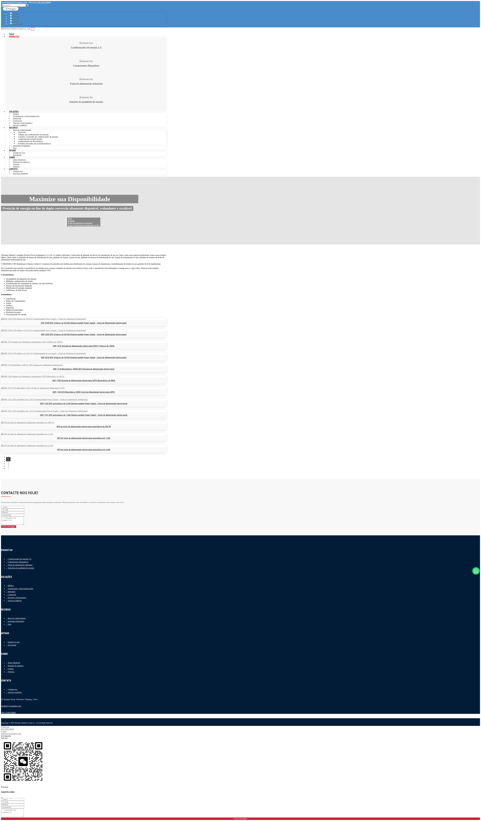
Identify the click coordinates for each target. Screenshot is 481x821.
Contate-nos (18, 171)
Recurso (13, 127)
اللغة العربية (17, 24)
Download (12, 645)
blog (9, 624)
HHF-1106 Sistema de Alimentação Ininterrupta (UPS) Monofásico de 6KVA (83, 380)
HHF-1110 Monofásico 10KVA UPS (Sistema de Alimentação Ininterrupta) (83, 369)
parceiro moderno (20, 173)
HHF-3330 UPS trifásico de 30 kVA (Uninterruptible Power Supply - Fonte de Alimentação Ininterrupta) (84, 323)
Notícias (11, 672)
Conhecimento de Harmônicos (30, 141)
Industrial (17, 118)
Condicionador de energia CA (20, 559)
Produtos (14, 36)
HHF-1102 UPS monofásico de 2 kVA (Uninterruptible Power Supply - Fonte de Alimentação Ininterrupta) (83, 403)
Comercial (17, 121)
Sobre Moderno (19, 160)
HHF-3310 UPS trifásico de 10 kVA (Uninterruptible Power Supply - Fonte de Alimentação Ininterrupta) (84, 357)
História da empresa (21, 162)
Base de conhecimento (22, 130)
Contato (13, 169)
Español (15, 21)
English (15, 14)
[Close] (2, 797)
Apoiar (12, 150)
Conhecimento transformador (30, 139)
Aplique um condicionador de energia (33, 134)
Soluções (14, 111)
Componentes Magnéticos (18, 562)
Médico (16, 114)
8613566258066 (44, 2)
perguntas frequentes (21, 146)
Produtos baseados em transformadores (34, 143)
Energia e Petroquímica (22, 123)
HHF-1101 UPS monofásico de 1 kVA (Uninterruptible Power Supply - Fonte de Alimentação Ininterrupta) (83, 415)
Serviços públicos (15, 601)
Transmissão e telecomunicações (26, 116)
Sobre (12, 157)
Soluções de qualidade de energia (21, 568)
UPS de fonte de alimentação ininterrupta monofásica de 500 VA (84, 426)
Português (12, 9)
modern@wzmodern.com (17, 2)
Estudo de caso (19, 153)
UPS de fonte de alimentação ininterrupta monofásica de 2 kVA (83, 449)
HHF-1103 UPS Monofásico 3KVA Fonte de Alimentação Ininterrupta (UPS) (84, 392)
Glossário (22, 132)
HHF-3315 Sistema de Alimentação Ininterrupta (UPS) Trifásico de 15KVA (83, 346)
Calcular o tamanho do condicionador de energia (38, 137)
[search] (28, 5)
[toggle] (32, 29)
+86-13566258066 (8, 713)
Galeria (16, 164)
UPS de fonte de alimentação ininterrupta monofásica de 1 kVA (83, 438)
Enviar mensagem (8, 526)
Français (15, 19)
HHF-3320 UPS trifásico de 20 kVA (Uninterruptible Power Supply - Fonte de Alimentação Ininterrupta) (84, 334)
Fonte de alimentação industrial (20, 565)
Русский (16, 16)
